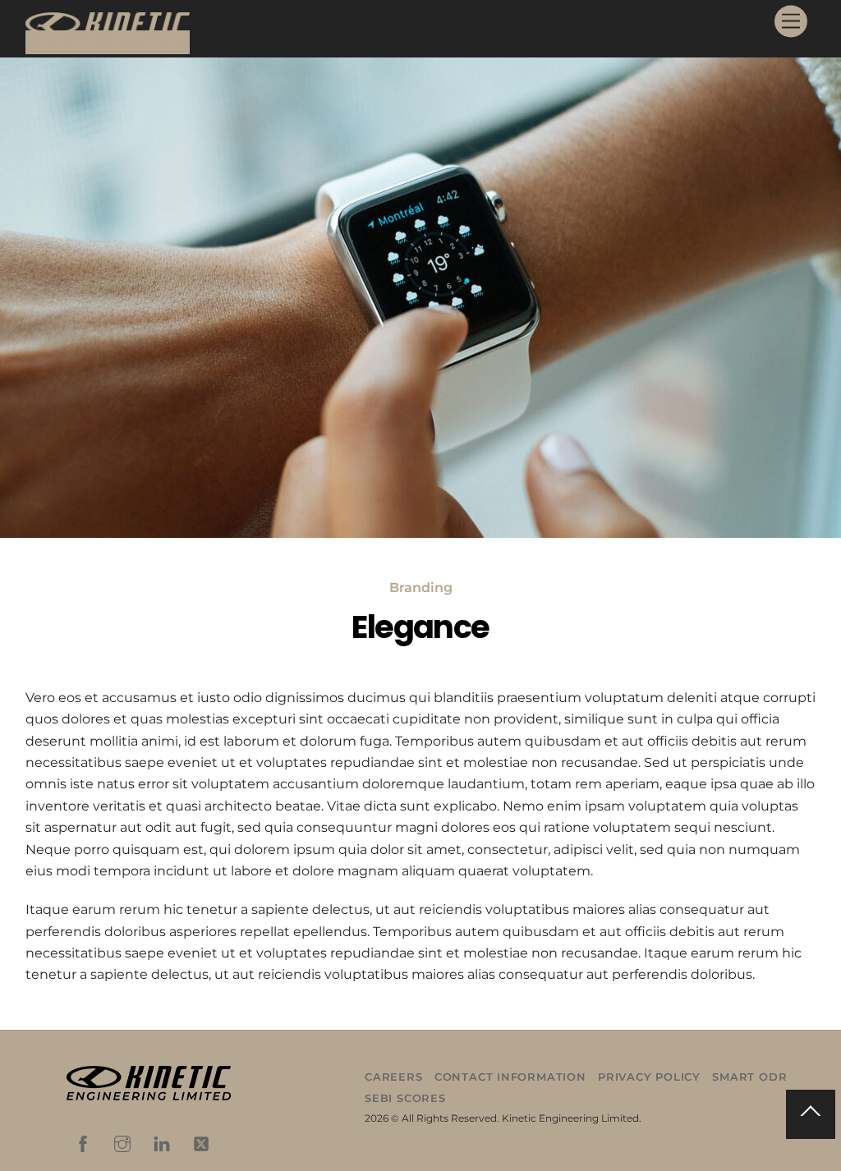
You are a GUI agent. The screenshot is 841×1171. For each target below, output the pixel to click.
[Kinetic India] (107, 42)
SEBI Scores (405, 1097)
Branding (421, 587)
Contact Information (510, 1076)
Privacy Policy (649, 1076)
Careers (393, 1076)
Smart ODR (749, 1076)
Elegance (420, 627)
